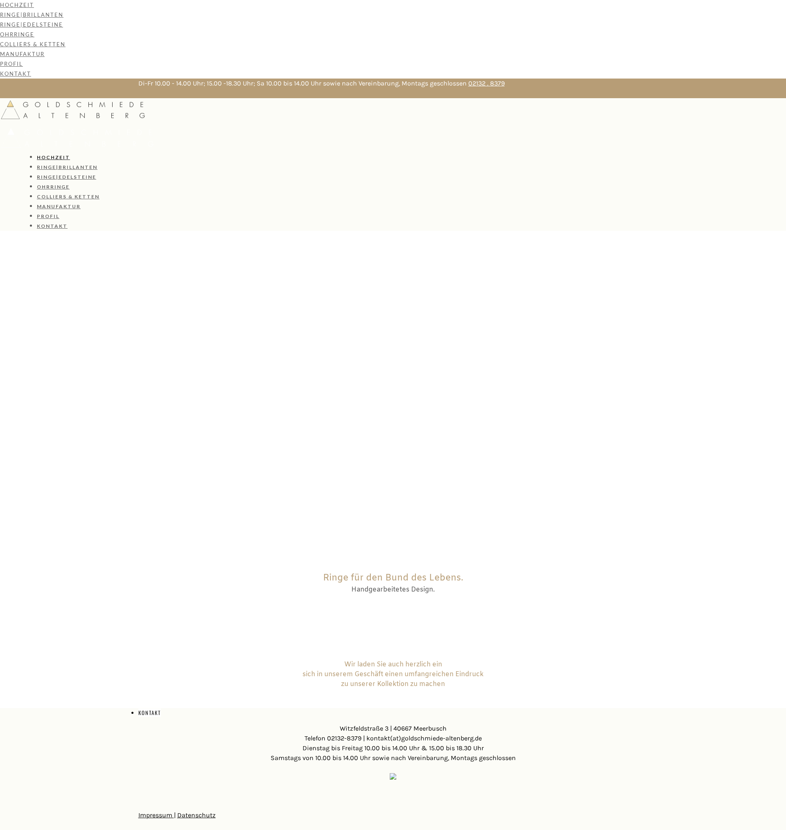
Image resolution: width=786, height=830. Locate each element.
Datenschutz (196, 815)
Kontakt (15, 73)
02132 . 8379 (486, 83)
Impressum (156, 815)
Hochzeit (17, 5)
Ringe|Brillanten (31, 14)
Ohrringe (17, 34)
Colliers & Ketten (33, 44)
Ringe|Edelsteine (31, 24)
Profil (11, 64)
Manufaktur (22, 54)
